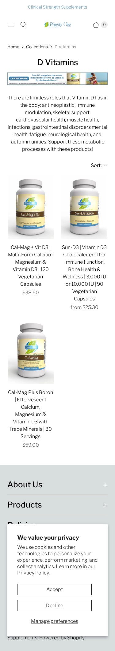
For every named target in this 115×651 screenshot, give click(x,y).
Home (13, 46)
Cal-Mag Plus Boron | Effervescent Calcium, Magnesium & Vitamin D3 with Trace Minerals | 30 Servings (30, 414)
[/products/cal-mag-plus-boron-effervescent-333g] (31, 352)
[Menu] (11, 24)
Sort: (94, 165)
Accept (54, 589)
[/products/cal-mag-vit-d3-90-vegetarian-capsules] (31, 207)
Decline (54, 605)
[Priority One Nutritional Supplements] (57, 24)
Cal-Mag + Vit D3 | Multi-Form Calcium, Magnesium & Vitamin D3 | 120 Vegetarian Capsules (30, 265)
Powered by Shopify (62, 638)
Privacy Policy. (33, 573)
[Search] (23, 24)
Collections (37, 46)
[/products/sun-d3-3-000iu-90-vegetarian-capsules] (84, 207)
